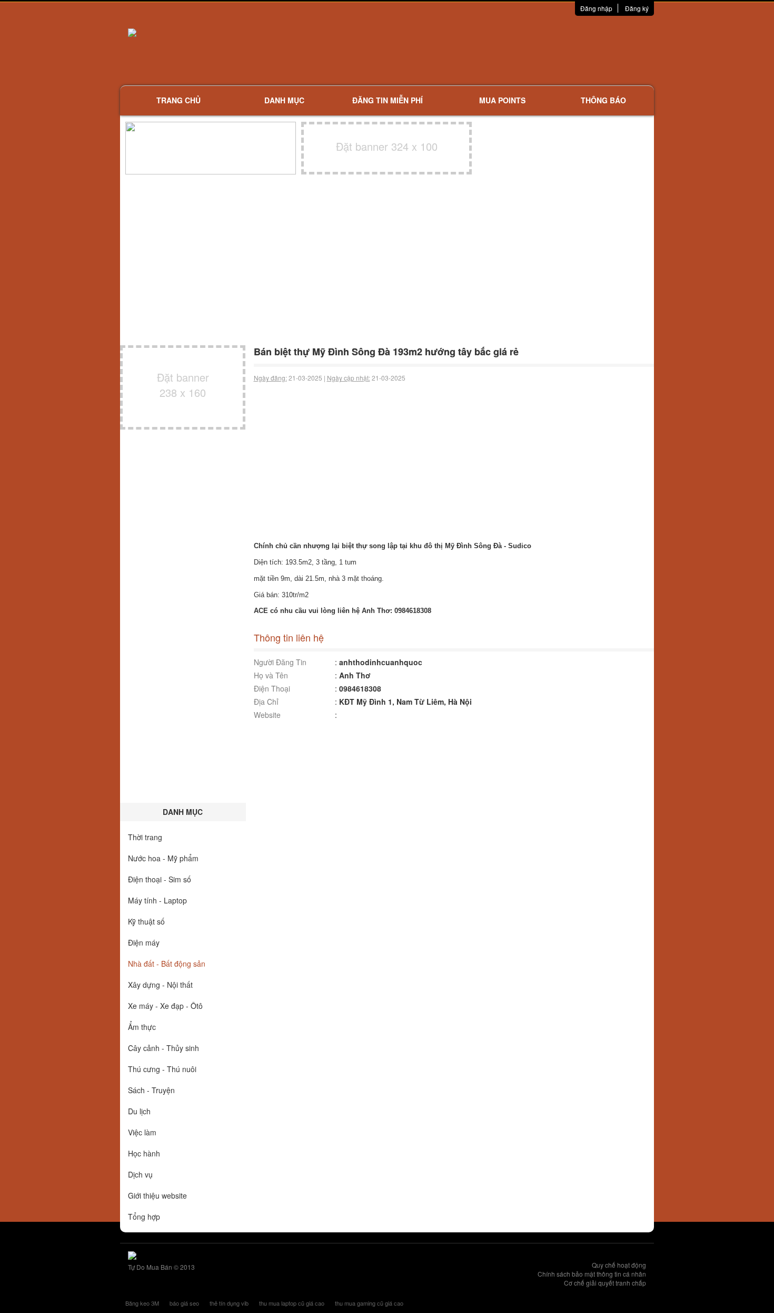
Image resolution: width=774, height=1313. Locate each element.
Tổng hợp (144, 1216)
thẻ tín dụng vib (229, 1303)
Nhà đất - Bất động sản (166, 963)
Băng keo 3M (142, 1303)
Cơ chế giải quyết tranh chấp (605, 1282)
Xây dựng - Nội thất (160, 984)
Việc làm (142, 1132)
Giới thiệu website (157, 1195)
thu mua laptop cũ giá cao (291, 1303)
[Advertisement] (498, 50)
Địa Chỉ (266, 701)
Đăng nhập (596, 8)
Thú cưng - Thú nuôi (162, 1069)
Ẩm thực (142, 1027)
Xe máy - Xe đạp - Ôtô (165, 1005)
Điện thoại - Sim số (159, 879)
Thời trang (145, 837)
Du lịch (139, 1111)
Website (267, 714)
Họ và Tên (271, 675)
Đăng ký (637, 8)
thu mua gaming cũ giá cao (369, 1303)
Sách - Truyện (151, 1090)
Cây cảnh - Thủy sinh (163, 1048)
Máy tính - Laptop (157, 900)
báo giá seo (184, 1303)
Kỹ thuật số (146, 921)
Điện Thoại (272, 688)
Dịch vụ (140, 1174)
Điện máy (144, 942)
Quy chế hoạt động (619, 1264)
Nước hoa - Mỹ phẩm (163, 858)
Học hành (144, 1153)
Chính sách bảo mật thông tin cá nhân (592, 1273)
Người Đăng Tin (280, 662)
